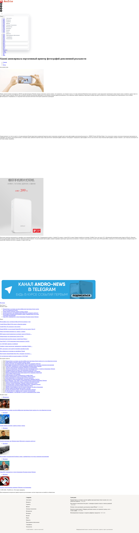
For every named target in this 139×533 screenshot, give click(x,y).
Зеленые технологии (31, 509)
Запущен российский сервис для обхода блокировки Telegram (20, 389)
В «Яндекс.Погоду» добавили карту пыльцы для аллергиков (20, 391)
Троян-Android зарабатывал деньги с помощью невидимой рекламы (22, 381)
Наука (4, 64)
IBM (4, 55)
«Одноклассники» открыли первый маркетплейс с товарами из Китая (23, 384)
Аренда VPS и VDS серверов (13, 374)
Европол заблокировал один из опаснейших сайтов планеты (20, 376)
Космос (28, 515)
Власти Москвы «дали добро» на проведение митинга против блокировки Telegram (26, 380)
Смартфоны (29, 524)
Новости (28, 520)
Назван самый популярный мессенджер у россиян (18, 388)
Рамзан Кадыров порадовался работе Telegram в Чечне (19, 385)
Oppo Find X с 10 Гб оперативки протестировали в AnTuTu (14, 341)
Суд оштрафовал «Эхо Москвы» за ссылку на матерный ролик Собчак (22, 392)
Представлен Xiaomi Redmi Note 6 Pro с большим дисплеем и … (16, 353)
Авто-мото (28, 500)
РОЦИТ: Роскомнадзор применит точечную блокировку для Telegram (23, 371)
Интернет (5, 412)
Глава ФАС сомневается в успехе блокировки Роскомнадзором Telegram (21, 316)
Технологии (29, 526)
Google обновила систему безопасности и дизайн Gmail (19, 375)
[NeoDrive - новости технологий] (6, 2)
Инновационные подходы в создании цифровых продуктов (85, 512)
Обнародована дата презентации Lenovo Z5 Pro (11, 336)
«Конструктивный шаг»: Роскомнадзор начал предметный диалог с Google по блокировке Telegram (30, 368)
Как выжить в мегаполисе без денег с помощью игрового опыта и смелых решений (91, 503)
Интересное (6, 397)
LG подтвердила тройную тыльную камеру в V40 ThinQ (14, 356)
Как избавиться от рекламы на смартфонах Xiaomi (12, 351)
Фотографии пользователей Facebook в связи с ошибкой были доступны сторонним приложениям (29, 365)
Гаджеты (28, 504)
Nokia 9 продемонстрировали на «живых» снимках (12, 331)
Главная (5, 62)
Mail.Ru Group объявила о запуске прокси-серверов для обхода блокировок (24, 387)
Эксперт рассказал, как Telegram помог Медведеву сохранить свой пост (20, 312)
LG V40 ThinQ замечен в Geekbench (9, 343)
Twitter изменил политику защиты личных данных (15, 311)
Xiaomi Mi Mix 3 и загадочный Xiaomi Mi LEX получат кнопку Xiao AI (17, 329)
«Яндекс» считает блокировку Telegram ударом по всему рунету (22, 383)
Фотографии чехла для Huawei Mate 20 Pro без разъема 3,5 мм (15, 321)
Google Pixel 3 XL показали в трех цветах (10, 326)
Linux (4, 51)
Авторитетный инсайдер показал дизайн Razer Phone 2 (13, 339)
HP (3, 53)
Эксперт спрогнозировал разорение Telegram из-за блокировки (21, 367)
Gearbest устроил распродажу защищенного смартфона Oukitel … (16, 346)
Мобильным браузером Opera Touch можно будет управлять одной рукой (24, 372)
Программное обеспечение (32, 522)
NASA (4, 52)
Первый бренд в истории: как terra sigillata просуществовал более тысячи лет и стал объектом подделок (31, 361)
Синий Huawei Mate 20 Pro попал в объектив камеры (13, 324)
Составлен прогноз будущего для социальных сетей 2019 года (21, 370)
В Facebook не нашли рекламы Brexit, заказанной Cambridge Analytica (22, 379)
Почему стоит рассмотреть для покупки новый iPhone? (84, 507)
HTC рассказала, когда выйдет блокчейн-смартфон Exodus (14, 348)
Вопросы (28, 502)
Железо (28, 506)
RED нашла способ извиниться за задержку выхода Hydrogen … (16, 334)
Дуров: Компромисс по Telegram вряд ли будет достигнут (19, 378)
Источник (2, 302)
